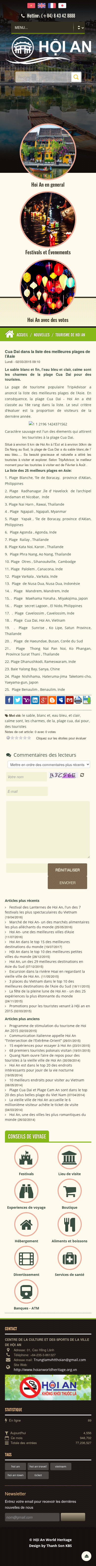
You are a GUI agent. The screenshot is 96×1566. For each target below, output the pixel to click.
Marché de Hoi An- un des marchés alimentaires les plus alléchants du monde (47, 924)
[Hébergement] (26, 1228)
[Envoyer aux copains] (69, 699)
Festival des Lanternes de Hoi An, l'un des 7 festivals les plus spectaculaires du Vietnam (43, 909)
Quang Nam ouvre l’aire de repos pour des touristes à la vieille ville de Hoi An (42, 1058)
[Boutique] (69, 1194)
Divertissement (26, 1274)
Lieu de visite (69, 1173)
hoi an (15, 1466)
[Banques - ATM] (26, 1295)
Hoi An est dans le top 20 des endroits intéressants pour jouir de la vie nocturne (39, 1067)
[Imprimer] (78, 699)
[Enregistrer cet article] (86, 699)
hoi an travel (38, 1466)
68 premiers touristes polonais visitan (40, 1050)
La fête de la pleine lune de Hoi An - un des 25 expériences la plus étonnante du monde (45, 993)
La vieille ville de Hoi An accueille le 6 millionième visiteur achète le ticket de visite (41, 1102)
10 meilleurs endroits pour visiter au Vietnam (46, 1080)
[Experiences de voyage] (26, 1194)
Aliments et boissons (69, 1241)
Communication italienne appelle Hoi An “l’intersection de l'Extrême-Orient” (40, 1038)
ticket (38, 1475)
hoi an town (15, 1475)
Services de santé (69, 1274)
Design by (50, 1545)
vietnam (60, 1466)
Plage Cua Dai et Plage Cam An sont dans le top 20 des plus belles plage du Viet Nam (46, 1092)
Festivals (26, 1173)
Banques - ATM (26, 1308)
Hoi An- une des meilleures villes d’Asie (41, 932)
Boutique (69, 1207)
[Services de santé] (70, 1262)
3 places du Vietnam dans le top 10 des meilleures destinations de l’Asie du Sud (39, 984)
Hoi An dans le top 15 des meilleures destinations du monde (37, 944)
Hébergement (26, 1241)
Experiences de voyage (26, 1207)
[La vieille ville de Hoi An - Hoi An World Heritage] (48, 50)
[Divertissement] (26, 1262)
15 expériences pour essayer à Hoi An (40, 1045)
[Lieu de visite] (70, 1161)
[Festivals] (26, 1161)
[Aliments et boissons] (69, 1228)
